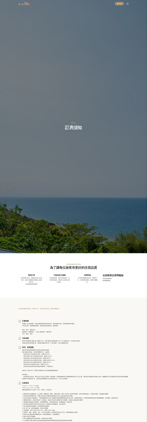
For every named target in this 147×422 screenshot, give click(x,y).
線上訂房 (119, 3)
